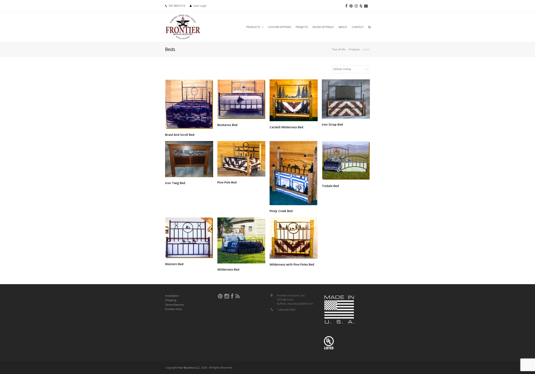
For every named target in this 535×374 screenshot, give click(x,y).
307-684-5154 (177, 6)
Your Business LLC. (189, 367)
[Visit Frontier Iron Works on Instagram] (226, 297)
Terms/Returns (174, 305)
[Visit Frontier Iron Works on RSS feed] (238, 297)
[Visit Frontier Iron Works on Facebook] (232, 297)
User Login (199, 6)
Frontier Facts (173, 309)
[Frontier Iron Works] (183, 26)
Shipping (170, 300)
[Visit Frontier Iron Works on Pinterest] (220, 297)
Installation (172, 296)
